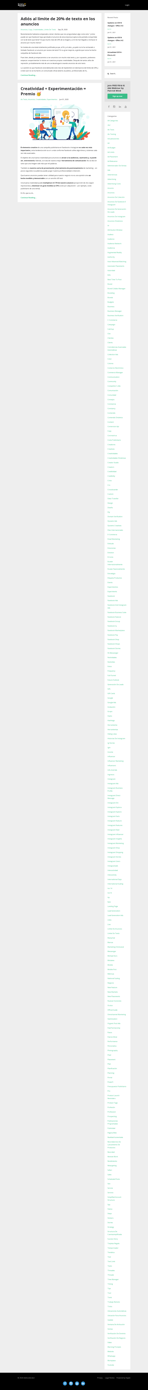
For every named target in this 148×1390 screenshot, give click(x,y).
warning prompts (114, 1347)
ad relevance (112, 161)
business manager (115, 311)
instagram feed (113, 830)
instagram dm (113, 803)
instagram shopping (115, 852)
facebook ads (113, 600)
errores (110, 557)
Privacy (100, 1378)
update (110, 1320)
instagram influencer (115, 834)
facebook (111, 596)
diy (109, 512)
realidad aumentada (115, 1137)
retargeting (112, 1165)
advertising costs (114, 184)
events (110, 582)
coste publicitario (114, 440)
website (111, 1351)
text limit (111, 1261)
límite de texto (50, 29)
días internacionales (115, 530)
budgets (111, 302)
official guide (112, 1010)
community (112, 381)
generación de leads (116, 684)
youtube (111, 1365)
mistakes (111, 960)
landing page (113, 906)
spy (109, 1204)
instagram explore (115, 812)
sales (109, 1174)
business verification (115, 315)
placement (111, 1059)
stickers (110, 1218)
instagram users (114, 861)
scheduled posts (114, 1179)
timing (110, 1284)
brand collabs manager (116, 288)
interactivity (112, 875)
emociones (112, 548)
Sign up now (117, 96)
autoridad (111, 270)
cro (109, 485)
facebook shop (113, 639)
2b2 (109, 125)
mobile (110, 965)
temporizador (113, 1248)
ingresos (111, 774)
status (110, 1209)
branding (111, 293)
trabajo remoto (114, 1302)
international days (115, 879)
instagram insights (115, 839)
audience (111, 239)
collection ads (113, 354)
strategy (111, 1227)
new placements (114, 996)
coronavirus (112, 435)
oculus (110, 1005)
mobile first (112, 969)
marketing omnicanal (116, 947)
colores (110, 363)
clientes (111, 338)
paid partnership (114, 1028)
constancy (111, 408)
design (110, 503)
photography (113, 1050)
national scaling (114, 978)
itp (109, 897)
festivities (111, 662)
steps (110, 1213)
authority (111, 257)
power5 (110, 1082)
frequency (111, 671)
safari (110, 1170)
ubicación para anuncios (117, 1315)
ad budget (111, 148)
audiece (110, 234)
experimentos (52, 99)
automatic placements (116, 266)
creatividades (38, 29)
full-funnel (112, 675)
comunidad (112, 395)
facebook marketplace (116, 630)
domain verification (115, 516)
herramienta (112, 725)
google (110, 698)
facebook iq (112, 626)
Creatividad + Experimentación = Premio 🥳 (53, 91)
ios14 (109, 29)
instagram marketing (116, 843)
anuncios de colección (116, 197)
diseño (110, 507)
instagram (111, 779)
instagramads (113, 866)
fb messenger (113, 653)
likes (109, 920)
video (110, 1342)
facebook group (114, 621)
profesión (111, 1107)
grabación (111, 707)
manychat (111, 938)
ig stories (111, 743)
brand (110, 284)
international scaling (115, 884)
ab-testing (112, 134)
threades (111, 1270)
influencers (112, 765)
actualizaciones (113, 139)
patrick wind (112, 1037)
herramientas (113, 729)
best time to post (115, 279)
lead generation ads (115, 915)
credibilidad (112, 471)
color (110, 359)
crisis (110, 480)
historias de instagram (116, 738)
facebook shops (114, 644)
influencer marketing (116, 761)
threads (111, 1275)
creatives (111, 449)
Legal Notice (109, 1378)
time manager (113, 1279)
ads (109, 170)
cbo (109, 333)
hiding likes (112, 734)
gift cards (111, 693)
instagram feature (115, 821)
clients (110, 342)
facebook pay (113, 635)
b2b (109, 275)
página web (112, 1133)
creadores (111, 444)
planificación (112, 1068)
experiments (112, 591)
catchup (111, 329)
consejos (111, 399)
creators (111, 467)
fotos (110, 666)
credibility (111, 476)
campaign (111, 324)
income (110, 752)
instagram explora (115, 807)
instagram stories (114, 857)
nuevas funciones (114, 1001)
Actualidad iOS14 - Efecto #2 (115, 53)
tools (110, 1297)
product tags (113, 1103)
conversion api (113, 426)
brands (110, 297)
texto (110, 1266)
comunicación (113, 390)
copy (30, 29)
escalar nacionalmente (116, 569)
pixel (109, 1055)
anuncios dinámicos (115, 221)
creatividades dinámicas (117, 458)
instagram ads (113, 783)
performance (112, 1041)
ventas (110, 1329)
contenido (111, 413)
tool (109, 1293)
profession (112, 1112)
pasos (110, 1032)
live (109, 924)
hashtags (111, 720)
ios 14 (110, 888)
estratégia (111, 573)
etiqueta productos (115, 578)
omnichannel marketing (117, 1014)
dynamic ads (112, 521)
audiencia (111, 248)
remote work (113, 1157)
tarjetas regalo (114, 1243)
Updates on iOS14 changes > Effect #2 (115, 24)
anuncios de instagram (116, 216)
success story (113, 1239)
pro (109, 1091)
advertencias (112, 175)
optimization (112, 1019)
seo (109, 1184)
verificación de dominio (117, 1333)
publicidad (111, 1128)
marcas (110, 942)
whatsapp (111, 1356)
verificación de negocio (116, 1338)
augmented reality (115, 252)
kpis (109, 902)
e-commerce (112, 534)
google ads (112, 702)
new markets (113, 992)
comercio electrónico (115, 368)
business (111, 306)
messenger (112, 951)
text (109, 1257)
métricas (111, 974)
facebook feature (114, 617)
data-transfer (113, 498)
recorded (111, 1152)
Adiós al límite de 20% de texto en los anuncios (58, 21)
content (111, 422)
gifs (109, 689)
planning (111, 1073)
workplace (112, 1360)
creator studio (113, 462)
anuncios (24, 29)
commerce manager (115, 372)
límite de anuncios (115, 929)
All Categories (113, 121)
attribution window (115, 230)
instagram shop (114, 848)
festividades (112, 657)
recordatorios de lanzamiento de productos (114, 1145)
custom (110, 494)
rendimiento (112, 1161)
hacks (110, 716)
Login (127, 5)
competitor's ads (114, 386)
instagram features (115, 825)
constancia (112, 404)
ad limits (111, 152)
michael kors (112, 956)
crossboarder (113, 489)
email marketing (114, 539)
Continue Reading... (28, 75)
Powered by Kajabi (123, 1378)
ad (108, 143)
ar (108, 225)
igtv (109, 747)
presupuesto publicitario (117, 1086)
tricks (110, 1306)
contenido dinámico (115, 417)
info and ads (112, 770)
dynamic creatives (114, 525)
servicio (110, 1192)
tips (109, 1288)
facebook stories (114, 648)
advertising (112, 179)
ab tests (24, 99)
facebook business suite (117, 612)
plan (109, 1064)
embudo (111, 543)
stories (110, 1222)
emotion (111, 553)
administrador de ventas (117, 166)
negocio (111, 983)
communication (113, 377)
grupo (110, 711)
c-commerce (112, 320)
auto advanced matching (117, 261)
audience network (114, 243)
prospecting (112, 1116)
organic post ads (114, 1023)
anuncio (111, 188)
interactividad (113, 870)
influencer (111, 756)
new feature (112, 987)
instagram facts (114, 816)
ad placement (113, 157)
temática (111, 1252)
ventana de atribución (116, 1324)
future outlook (113, 680)
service (110, 1188)
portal (110, 1077)
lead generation (114, 911)
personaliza (112, 1046)
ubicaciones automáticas (117, 1311)
